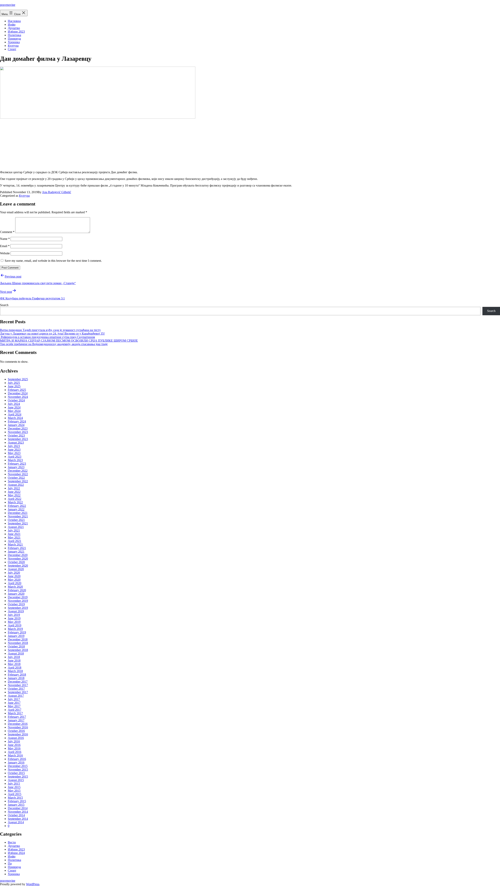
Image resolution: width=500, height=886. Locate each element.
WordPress (32, 884)
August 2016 (16, 738)
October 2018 (16, 646)
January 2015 (16, 804)
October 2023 (16, 435)
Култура (13, 45)
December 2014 (18, 808)
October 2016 (16, 730)
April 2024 (14, 414)
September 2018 (18, 650)
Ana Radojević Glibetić (56, 192)
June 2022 (14, 491)
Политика (14, 35)
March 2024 (15, 418)
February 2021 (17, 548)
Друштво (14, 28)
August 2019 (16, 611)
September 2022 (18, 481)
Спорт (12, 49)
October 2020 (16, 562)
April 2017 (14, 709)
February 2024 (17, 421)
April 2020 (14, 583)
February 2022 (17, 505)
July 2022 (14, 488)
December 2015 (18, 766)
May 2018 (14, 664)
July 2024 (14, 403)
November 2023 (18, 432)
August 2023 (16, 442)
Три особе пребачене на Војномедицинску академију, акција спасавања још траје (54, 344)
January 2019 (16, 636)
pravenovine (7, 4)
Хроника (14, 42)
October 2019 (16, 604)
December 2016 (18, 723)
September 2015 (18, 776)
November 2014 (18, 811)
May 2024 (14, 411)
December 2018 (18, 639)
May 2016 (14, 748)
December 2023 (18, 428)
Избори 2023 (16, 31)
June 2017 (14, 702)
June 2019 (14, 618)
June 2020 (14, 576)
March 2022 (15, 502)
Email (5, 246)
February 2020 (17, 590)
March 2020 (15, 586)
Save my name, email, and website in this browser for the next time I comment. (53, 260)
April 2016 (14, 752)
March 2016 (15, 755)
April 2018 (14, 667)
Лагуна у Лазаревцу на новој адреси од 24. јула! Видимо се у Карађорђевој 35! (52, 333)
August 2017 (16, 695)
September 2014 (18, 818)
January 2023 (16, 467)
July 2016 (14, 741)
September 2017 (18, 692)
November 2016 (18, 727)
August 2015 (16, 780)
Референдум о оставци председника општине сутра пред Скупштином (47, 337)
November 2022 (18, 474)
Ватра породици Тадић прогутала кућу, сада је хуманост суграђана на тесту (50, 330)
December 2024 (18, 393)
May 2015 (14, 790)
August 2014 (16, 822)
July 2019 (14, 614)
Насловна (14, 21)
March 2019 (15, 629)
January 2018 (16, 678)
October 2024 (16, 400)
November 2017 (18, 685)
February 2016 (17, 759)
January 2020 (16, 593)
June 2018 (14, 660)
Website (5, 253)
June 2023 (14, 449)
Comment (7, 232)
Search (4, 305)
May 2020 (14, 579)
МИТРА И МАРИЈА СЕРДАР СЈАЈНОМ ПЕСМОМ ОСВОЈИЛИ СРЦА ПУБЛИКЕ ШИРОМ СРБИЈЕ (69, 340)
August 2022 (16, 484)
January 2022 (16, 509)
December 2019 (18, 597)
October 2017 (16, 688)
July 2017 (14, 699)
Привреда (14, 38)
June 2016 (14, 745)
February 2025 (17, 389)
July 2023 (14, 446)
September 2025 (18, 379)
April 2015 (14, 794)
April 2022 (14, 498)
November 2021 (18, 516)
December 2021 (18, 512)
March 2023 (15, 460)
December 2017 (18, 681)
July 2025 (14, 382)
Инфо (11, 24)
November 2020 (18, 558)
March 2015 (15, 797)
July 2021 (14, 530)
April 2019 (14, 625)
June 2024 (14, 407)
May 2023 (14, 453)
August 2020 (16, 569)
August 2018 (16, 653)
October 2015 (16, 773)
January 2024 (16, 425)
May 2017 (14, 706)
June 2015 (14, 787)
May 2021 (14, 537)
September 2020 (18, 565)
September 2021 (18, 523)
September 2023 (18, 439)
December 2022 (18, 470)
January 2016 (16, 762)
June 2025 (14, 386)
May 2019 (14, 621)
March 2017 (15, 713)
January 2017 (16, 720)
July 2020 (14, 572)
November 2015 (18, 769)
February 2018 (17, 674)
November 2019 (18, 600)
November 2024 (18, 396)
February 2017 (17, 716)
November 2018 (18, 643)
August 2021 (16, 527)
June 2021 (14, 534)
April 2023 (14, 456)
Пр (10, 863)
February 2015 (17, 801)
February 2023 (17, 463)
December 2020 (18, 555)
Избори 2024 (16, 853)
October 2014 (16, 815)
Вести (12, 842)
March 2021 (15, 544)
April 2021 (14, 541)
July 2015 (14, 783)
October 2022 (16, 477)
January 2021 (16, 551)
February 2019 (17, 632)
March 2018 (15, 671)
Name (5, 238)
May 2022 (14, 495)
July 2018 (14, 657)
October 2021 (16, 520)
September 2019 (18, 607)
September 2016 (18, 734)
